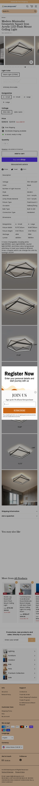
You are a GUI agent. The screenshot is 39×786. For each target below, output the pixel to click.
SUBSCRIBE (19, 410)
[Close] (35, 392)
